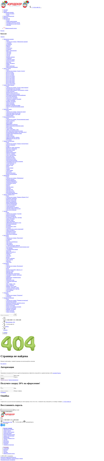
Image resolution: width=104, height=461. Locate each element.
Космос (8, 257)
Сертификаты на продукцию (13, 23)
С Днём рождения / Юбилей (13, 245)
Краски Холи (9, 151)
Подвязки (8, 225)
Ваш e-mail (16, 375)
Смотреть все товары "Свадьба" (14, 213)
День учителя (9, 259)
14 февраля (9, 58)
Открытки (5, 292)
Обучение (8, 25)
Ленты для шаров (10, 104)
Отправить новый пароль (6, 411)
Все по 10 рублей (10, 76)
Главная (5, 332)
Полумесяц (9, 139)
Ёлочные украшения (11, 201)
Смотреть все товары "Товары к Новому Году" (17, 197)
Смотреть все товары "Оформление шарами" (17, 41)
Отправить (3, 392)
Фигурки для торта (10, 232)
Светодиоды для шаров (11, 97)
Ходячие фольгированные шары (14, 133)
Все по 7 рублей (10, 74)
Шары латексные (10, 65)
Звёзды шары (9, 122)
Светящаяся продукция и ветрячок (14, 161)
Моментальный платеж (9, 453)
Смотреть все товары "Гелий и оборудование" (17, 87)
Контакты (5, 17)
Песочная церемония (11, 224)
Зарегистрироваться (13, 379)
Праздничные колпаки (11, 160)
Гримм (7, 146)
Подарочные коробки (11, 301)
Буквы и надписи (10, 120)
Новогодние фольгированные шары (15, 125)
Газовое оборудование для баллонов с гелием (17, 90)
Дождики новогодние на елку (13, 208)
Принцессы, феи (10, 280)
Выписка (8, 45)
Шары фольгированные (12, 67)
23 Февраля (9, 44)
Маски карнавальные (11, 202)
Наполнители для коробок (12, 304)
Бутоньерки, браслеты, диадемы (14, 217)
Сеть (7, 108)
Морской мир (9, 272)
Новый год (9, 253)
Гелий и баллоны (10, 91)
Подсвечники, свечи (11, 226)
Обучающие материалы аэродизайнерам (16, 95)
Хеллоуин (8, 250)
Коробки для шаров (11, 101)
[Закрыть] (1, 399)
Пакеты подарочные (11, 308)
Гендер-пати (9, 48)
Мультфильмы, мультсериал (13, 273)
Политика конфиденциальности (8, 457)
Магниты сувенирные (11, 148)
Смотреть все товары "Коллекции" (14, 266)
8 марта (8, 240)
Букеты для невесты (11, 216)
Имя (15, 388)
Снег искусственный (11, 204)
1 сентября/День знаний (12, 249)
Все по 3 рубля (9, 72)
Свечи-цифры (9, 170)
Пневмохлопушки (10, 157)
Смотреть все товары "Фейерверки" (15, 178)
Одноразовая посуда (11, 162)
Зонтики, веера (10, 220)
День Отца (8, 262)
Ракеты (8, 185)
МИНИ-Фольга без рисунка (13, 138)
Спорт (7, 282)
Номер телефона (18, 391)
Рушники (8, 227)
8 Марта (8, 46)
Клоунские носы (10, 156)
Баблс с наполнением (11, 50)
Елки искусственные (11, 209)
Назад (7, 40)
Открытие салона (10, 59)
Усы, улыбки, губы (10, 283)
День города (9, 243)
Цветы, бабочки (10, 285)
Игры (7, 268)
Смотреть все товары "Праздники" (14, 238)
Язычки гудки (9, 165)
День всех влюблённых (12, 241)
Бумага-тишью (9, 167)
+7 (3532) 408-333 (66, 401)
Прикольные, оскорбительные (13, 277)
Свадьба (5, 211)
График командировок (11, 21)
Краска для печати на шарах (13, 94)
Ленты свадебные (10, 221)
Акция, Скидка (7, 68)
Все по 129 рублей (10, 83)
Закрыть (3, 36)
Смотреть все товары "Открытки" (14, 295)
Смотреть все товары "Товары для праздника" (17, 143)
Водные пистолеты (10, 173)
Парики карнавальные (11, 203)
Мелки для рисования (11, 174)
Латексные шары (7, 109)
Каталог (2, 30)
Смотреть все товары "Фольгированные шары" (17, 119)
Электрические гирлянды (12, 207)
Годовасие (8, 49)
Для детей (8, 53)
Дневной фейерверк (11, 180)
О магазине (6, 448)
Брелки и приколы (10, 145)
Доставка (5, 9)
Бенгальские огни (10, 192)
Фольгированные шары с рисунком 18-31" (16, 132)
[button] (8, 12)
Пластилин (9, 171)
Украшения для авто (11, 231)
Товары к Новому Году (9, 194)
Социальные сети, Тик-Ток (12, 289)
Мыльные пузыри (10, 150)
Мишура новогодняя (11, 199)
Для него (8, 54)
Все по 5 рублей (10, 73)
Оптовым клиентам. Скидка (13, 22)
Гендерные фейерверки (11, 193)
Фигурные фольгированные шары (14, 130)
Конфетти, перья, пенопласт (13, 147)
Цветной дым (9, 189)
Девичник (8, 51)
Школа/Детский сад (11, 252)
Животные (8, 278)
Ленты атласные (10, 102)
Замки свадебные (10, 218)
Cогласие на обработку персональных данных (12, 458)
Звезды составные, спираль (12, 137)
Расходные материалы (11, 96)
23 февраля (9, 239)
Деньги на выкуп (10, 230)
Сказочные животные (11, 281)
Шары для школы (10, 63)
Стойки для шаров (10, 100)
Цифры (8, 64)
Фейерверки (6, 175)
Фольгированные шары (9, 116)
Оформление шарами (8, 39)
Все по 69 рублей (10, 81)
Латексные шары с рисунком (13, 114)
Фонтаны (8, 188)
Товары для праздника (8, 141)
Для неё (8, 55)
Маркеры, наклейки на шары (13, 105)
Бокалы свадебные (10, 215)
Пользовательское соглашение (8, 459)
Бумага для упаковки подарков (13, 306)
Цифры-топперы (10, 136)
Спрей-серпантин (10, 206)
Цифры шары (9, 134)
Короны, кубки (10, 271)
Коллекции (6, 263)
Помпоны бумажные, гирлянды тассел (15, 303)
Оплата (5, 11)
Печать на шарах (10, 13)
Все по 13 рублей (10, 77)
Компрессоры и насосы (11, 92)
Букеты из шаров (10, 60)
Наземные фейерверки (11, 181)
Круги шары (9, 123)
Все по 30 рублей (10, 78)
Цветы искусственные (11, 234)
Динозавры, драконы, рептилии (14, 274)
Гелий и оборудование (8, 85)
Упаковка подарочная (8, 297)
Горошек (8, 276)
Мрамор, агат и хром (11, 286)
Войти (2, 378)
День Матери (9, 248)
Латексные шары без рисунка (13, 113)
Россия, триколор (10, 258)
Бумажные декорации (11, 198)
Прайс (7, 15)
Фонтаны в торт (10, 190)
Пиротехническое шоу (8, 16)
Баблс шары (9, 127)
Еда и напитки (9, 290)
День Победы (9, 244)
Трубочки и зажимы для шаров (13, 99)
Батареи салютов (10, 179)
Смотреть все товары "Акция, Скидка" (15, 71)
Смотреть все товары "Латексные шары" (16, 111)
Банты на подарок (10, 305)
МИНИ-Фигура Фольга (12, 124)
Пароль (15, 377)
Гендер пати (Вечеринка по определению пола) (17, 246)
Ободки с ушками (10, 153)
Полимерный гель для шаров (13, 88)
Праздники (6, 235)
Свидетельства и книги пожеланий (14, 229)
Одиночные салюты (11, 183)
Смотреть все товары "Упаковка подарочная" (17, 300)
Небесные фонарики (11, 152)
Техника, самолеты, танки (12, 287)
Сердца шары (9, 128)
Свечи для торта (10, 164)
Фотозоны (8, 62)
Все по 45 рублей (10, 80)
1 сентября (8, 43)
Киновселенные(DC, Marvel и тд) (14, 269)
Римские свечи (9, 187)
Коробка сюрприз (10, 57)
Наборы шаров (9, 115)
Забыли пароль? (4, 379)
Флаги (7, 166)
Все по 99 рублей (10, 82)
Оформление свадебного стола (13, 222)
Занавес (8, 169)
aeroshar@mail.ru (57, 373)
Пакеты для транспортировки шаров (15, 106)
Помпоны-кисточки (11, 159)
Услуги (8, 20)
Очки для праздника (11, 155)
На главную (3, 363)
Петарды (8, 184)
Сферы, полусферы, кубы (12, 129)
